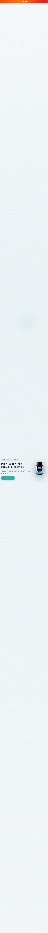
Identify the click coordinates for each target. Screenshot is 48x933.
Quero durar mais (7, 478)
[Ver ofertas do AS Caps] (39, 468)
